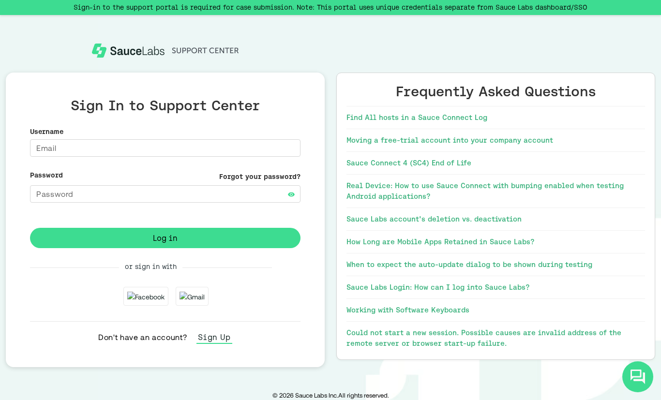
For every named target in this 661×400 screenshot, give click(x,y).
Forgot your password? (259, 176)
